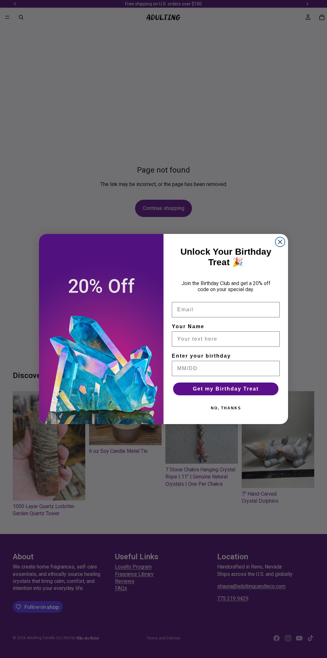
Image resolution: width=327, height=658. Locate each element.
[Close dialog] (280, 242)
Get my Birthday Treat (226, 388)
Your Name (188, 326)
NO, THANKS (226, 408)
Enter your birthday (201, 356)
